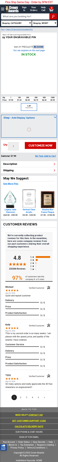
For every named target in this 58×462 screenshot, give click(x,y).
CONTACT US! (35, 415)
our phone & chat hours (29, 432)
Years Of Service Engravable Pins (19, 29)
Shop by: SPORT (40, 23)
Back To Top (29, 409)
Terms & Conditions (36, 447)
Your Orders (33, 9)
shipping (8, 170)
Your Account (9, 442)
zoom (39, 47)
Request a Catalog (45, 445)
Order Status (24, 442)
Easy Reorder (39, 442)
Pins (2, 29)
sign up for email (29, 437)
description (10, 164)
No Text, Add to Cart (45, 156)
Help (50, 442)
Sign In (24, 9)
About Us (12, 445)
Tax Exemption (27, 445)
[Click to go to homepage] (12, 8)
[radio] (41, 257)
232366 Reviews (19, 268)
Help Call (43, 9)
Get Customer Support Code (29, 421)
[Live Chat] (3, 447)
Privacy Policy (17, 447)
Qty (5, 144)
